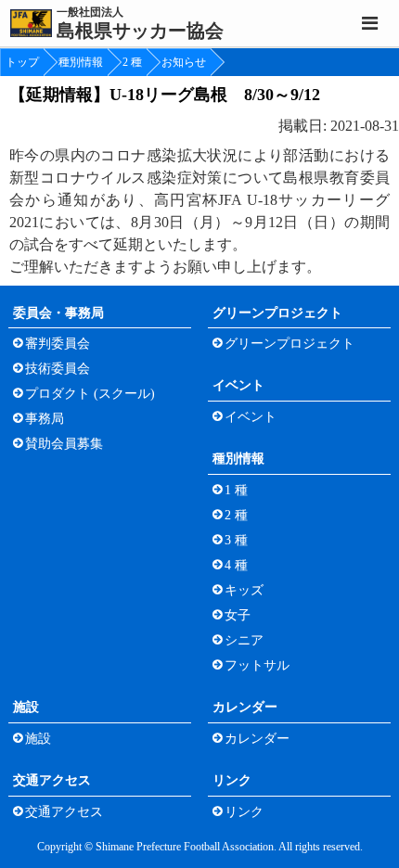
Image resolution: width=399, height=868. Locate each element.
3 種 (236, 540)
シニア (244, 640)
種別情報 (80, 62)
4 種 (236, 565)
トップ (22, 62)
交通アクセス (52, 780)
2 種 (132, 62)
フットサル (257, 665)
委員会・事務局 (58, 313)
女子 (238, 615)
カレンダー (244, 707)
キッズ (244, 590)
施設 (26, 707)
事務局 (44, 419)
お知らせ (183, 62)
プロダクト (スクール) (90, 394)
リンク (231, 780)
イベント (238, 385)
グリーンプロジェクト (277, 313)
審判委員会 (57, 344)
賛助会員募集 (64, 444)
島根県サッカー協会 (140, 23)
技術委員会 (57, 369)
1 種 (236, 490)
